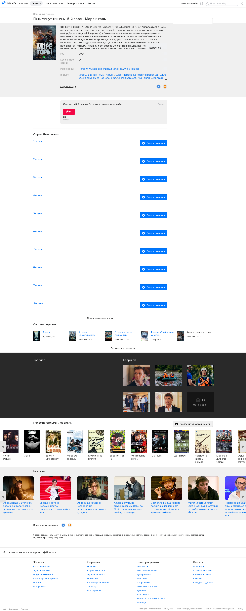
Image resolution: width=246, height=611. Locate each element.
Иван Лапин (144, 78)
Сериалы (93, 562)
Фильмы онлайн (41, 566)
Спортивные (143, 582)
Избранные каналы (147, 570)
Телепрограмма (148, 562)
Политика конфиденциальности (189, 609)
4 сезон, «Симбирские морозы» (162, 333)
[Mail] (4, 3)
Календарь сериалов (98, 582)
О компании (13, 609)
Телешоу (92, 586)
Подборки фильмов (43, 574)
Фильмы (38, 562)
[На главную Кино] (11, 3)
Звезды (198, 562)
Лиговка (157, 456)
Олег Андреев (123, 75)
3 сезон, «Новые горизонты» (123, 333)
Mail (4, 609)
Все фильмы (39, 586)
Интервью (198, 566)
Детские (141, 590)
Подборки (92, 578)
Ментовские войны (138, 457)
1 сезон (47, 332)
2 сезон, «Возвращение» (87, 333)
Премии (37, 582)
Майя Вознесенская (104, 78)
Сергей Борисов (126, 78)
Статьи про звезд (202, 574)
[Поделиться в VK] (158, 86)
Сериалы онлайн (96, 570)
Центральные (144, 574)
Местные (142, 578)
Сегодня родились (203, 582)
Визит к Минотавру (52, 457)
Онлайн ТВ (142, 566)
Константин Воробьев (145, 75)
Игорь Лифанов (88, 75)
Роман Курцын (106, 75)
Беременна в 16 (117, 457)
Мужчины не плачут (95, 457)
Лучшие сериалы (96, 574)
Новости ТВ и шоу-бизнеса (151, 598)
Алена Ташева (131, 69)
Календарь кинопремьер (46, 578)
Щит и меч (179, 456)
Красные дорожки (202, 570)
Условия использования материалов (219, 609)
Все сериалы (94, 590)
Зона (27, 456)
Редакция (143, 609)
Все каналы (143, 594)
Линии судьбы (7, 457)
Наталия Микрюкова (90, 69)
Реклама (24, 609)
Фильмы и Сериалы (147, 586)
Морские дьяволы (72, 457)
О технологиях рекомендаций (161, 609)
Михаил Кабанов (112, 69)
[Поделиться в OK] (165, 86)
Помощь (141, 602)
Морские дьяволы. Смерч (221, 459)
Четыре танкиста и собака (202, 459)
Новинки (91, 566)
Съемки (197, 578)
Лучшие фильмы (41, 570)
